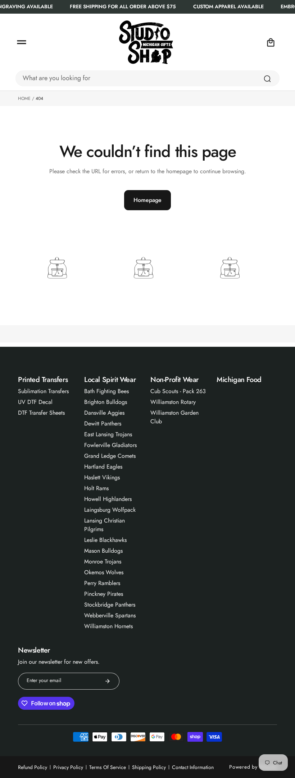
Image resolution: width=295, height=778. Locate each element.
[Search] (267, 79)
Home (24, 98)
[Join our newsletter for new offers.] (107, 681)
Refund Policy (32, 767)
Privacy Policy (68, 767)
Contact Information (193, 767)
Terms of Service (107, 767)
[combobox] (147, 78)
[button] (22, 42)
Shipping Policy (149, 767)
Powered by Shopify (253, 766)
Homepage (147, 200)
